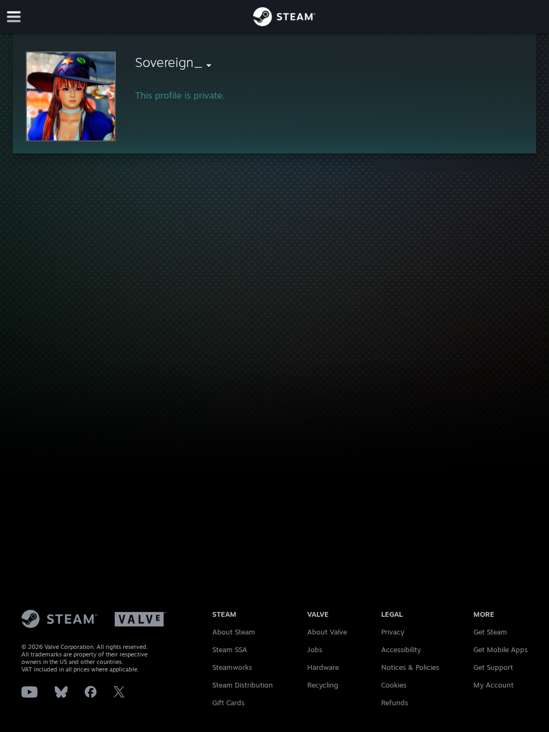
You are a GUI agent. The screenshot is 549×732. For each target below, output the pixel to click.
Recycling (322, 685)
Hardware (323, 667)
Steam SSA (229, 649)
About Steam (233, 632)
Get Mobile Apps (500, 649)
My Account (493, 685)
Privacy (392, 632)
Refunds (394, 702)
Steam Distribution (242, 685)
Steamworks (232, 667)
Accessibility (401, 649)
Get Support (493, 667)
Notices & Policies (410, 667)
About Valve (327, 632)
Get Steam (490, 632)
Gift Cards (228, 702)
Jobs (314, 649)
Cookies (393, 685)
